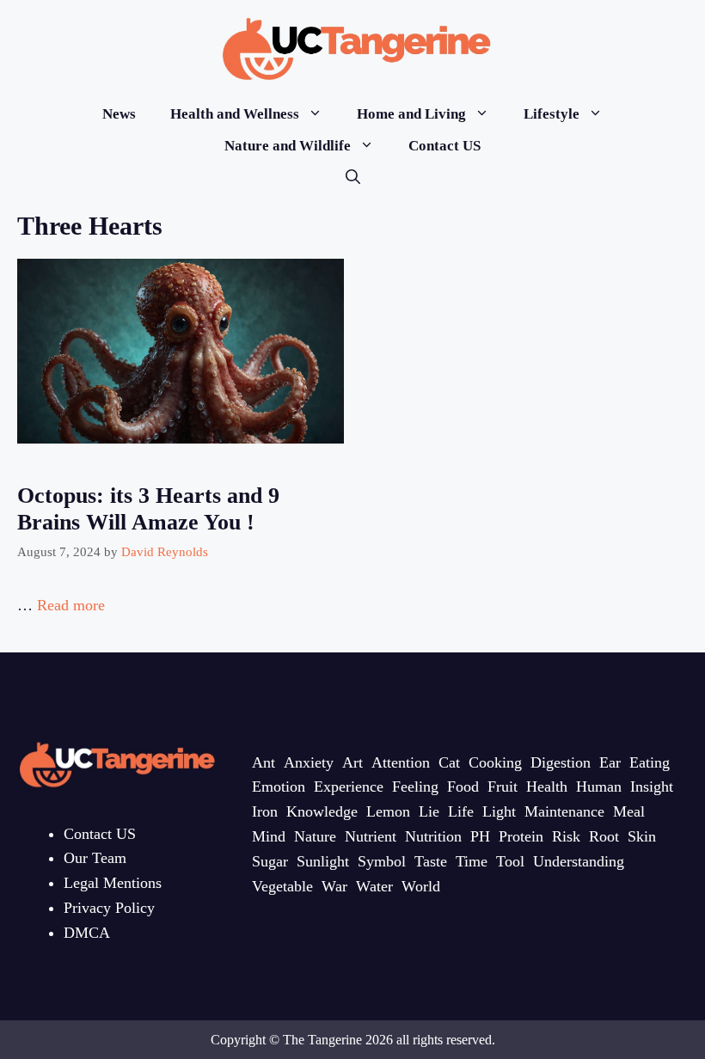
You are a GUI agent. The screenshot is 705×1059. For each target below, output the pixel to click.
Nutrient (370, 836)
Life (461, 811)
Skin (642, 836)
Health (546, 786)
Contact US (444, 146)
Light (499, 811)
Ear (610, 762)
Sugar (270, 861)
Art (352, 762)
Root (604, 836)
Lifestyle (551, 114)
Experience (348, 786)
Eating (649, 762)
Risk (566, 836)
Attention (400, 762)
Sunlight (323, 861)
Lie (429, 811)
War (334, 886)
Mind (268, 836)
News (119, 114)
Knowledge (322, 811)
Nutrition (433, 836)
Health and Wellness (234, 114)
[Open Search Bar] (352, 177)
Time (471, 861)
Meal (629, 811)
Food (463, 786)
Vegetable (282, 886)
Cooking (495, 762)
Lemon (388, 811)
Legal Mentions (113, 882)
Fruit (502, 786)
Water (374, 886)
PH (480, 836)
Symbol (382, 861)
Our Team (95, 857)
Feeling (415, 786)
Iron (265, 811)
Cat (449, 762)
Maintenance (564, 811)
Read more (71, 605)
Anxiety (309, 762)
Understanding (578, 861)
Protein (521, 836)
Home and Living (411, 114)
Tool (510, 861)
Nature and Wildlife (287, 146)
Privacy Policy (109, 907)
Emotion (278, 786)
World (421, 886)
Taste (430, 861)
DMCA (87, 932)
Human (599, 786)
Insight (651, 786)
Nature (315, 836)
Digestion (560, 762)
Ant (263, 762)
